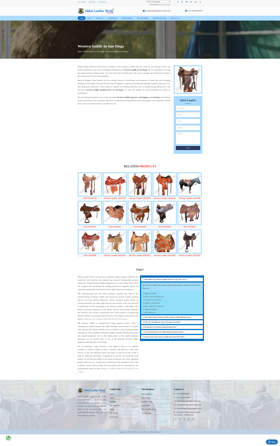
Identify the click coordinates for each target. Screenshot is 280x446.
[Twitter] (182, 1)
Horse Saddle (81, 2)
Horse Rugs (92, 2)
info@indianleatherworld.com (157, 11)
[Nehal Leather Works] (96, 11)
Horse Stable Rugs (149, 409)
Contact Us (175, 18)
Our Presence (115, 405)
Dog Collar (146, 405)
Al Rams (112, 369)
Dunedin (104, 369)
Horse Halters (102, 2)
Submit (188, 148)
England (99, 319)
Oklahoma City (89, 319)
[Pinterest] (195, 1)
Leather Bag (146, 413)
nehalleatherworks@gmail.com (189, 408)
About (89, 18)
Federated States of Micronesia (116, 319)
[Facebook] (177, 1)
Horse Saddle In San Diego (94, 51)
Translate (166, 5)
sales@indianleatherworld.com (189, 405)
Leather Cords (142, 18)
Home (81, 18)
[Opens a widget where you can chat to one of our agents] (272, 442)
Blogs (112, 409)
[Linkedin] (191, 1)
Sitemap (113, 402)
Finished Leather (159, 18)
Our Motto (114, 413)
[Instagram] (186, 1)
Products (99, 18)
